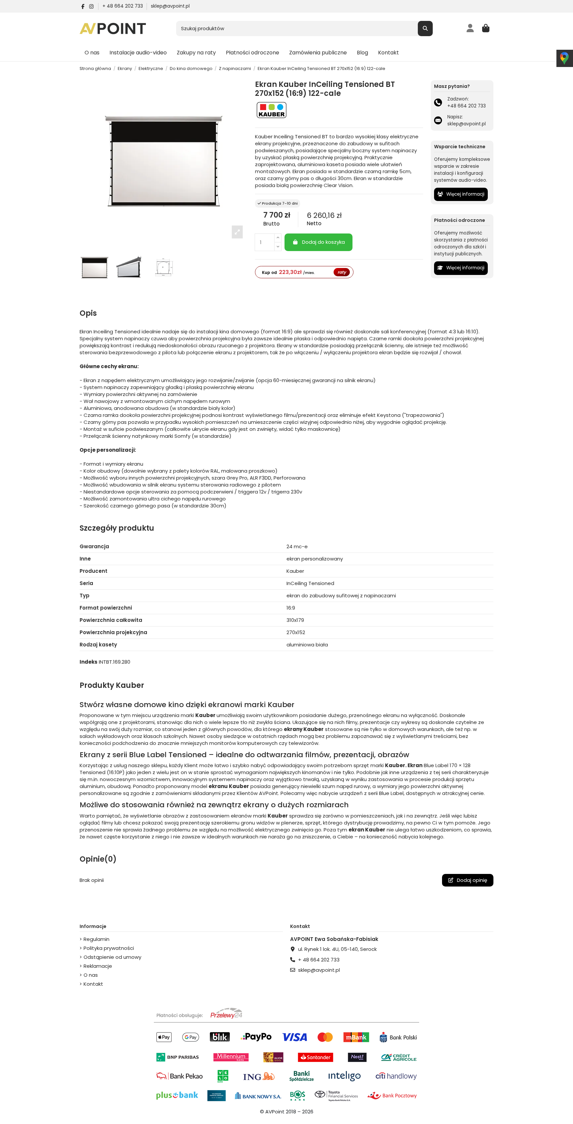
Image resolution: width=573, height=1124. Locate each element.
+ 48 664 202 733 (123, 6)
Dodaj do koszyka (323, 241)
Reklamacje (98, 965)
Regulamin (96, 939)
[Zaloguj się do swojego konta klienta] (470, 28)
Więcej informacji (464, 194)
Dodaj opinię (471, 880)
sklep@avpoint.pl (170, 6)
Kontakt (93, 983)
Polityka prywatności (109, 948)
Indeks (88, 661)
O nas (91, 974)
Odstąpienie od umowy (112, 957)
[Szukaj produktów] (425, 28)
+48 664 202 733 (466, 106)
